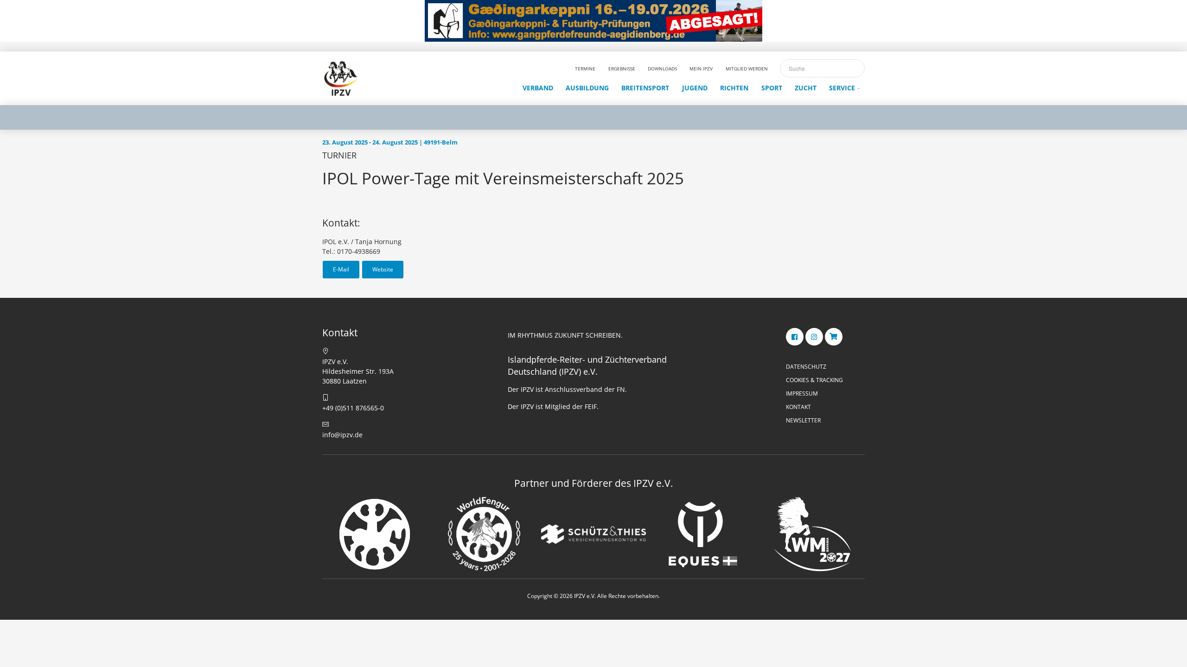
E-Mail (341, 269)
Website (382, 269)
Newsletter (803, 420)
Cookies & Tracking (814, 380)
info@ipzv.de (342, 434)
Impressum (802, 393)
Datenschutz (806, 367)
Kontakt (798, 407)
